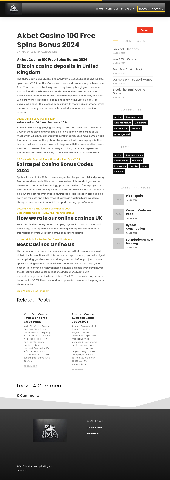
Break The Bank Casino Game (129, 91)
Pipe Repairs (135, 196)
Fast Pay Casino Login (128, 69)
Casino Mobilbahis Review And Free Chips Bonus (44, 239)
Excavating (140, 122)
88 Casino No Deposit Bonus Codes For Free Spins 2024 (48, 159)
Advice (117, 117)
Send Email (93, 433)
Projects (128, 8)
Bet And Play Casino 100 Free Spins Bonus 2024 (44, 208)
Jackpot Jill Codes (126, 49)
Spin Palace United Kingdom (33, 291)
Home (100, 8)
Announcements (134, 155)
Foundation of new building (139, 241)
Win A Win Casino (125, 59)
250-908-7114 (94, 427)
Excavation (120, 166)
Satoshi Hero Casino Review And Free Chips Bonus (45, 212)
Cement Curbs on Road (138, 212)
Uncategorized (122, 134)
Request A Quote (151, 8)
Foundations (120, 128)
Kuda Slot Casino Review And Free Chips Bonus (36, 317)
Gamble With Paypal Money (132, 79)
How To (134, 166)
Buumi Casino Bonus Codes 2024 (36, 118)
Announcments (134, 117)
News (144, 166)
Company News (122, 122)
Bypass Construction (135, 226)
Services (112, 8)
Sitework (136, 128)
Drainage (137, 160)
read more (30, 366)
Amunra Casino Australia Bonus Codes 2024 (83, 317)
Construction (121, 160)
